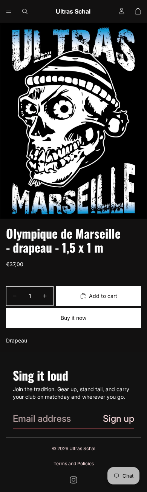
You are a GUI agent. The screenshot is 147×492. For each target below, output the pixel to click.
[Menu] (8, 11)
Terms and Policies (74, 463)
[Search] (25, 11)
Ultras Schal (82, 448)
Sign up (118, 418)
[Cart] (138, 11)
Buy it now (73, 318)
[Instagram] (73, 479)
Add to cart (103, 296)
